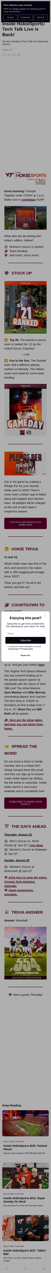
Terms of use (13, 649)
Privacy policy (27, 649)
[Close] (45, 616)
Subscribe (25, 640)
